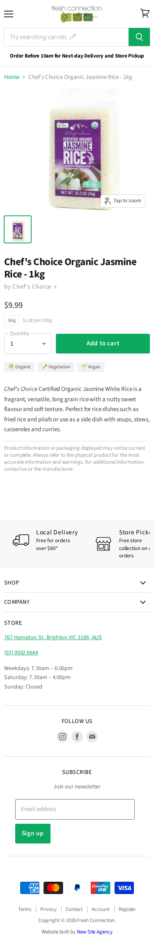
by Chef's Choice (28, 286)
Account (101, 909)
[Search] (139, 37)
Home (11, 77)
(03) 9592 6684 (21, 653)
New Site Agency (95, 932)
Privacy (48, 909)
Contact (74, 909)
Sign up (33, 833)
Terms (25, 909)
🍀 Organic (19, 366)
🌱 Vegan (91, 366)
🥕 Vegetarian (55, 366)
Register (127, 909)
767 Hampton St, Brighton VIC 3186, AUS (53, 637)
